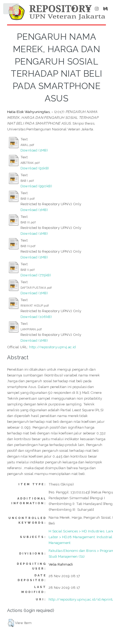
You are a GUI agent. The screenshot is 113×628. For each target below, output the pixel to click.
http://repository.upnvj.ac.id (52, 347)
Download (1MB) (34, 150)
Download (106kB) (36, 317)
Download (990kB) (36, 186)
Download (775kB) (35, 275)
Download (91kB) (34, 168)
